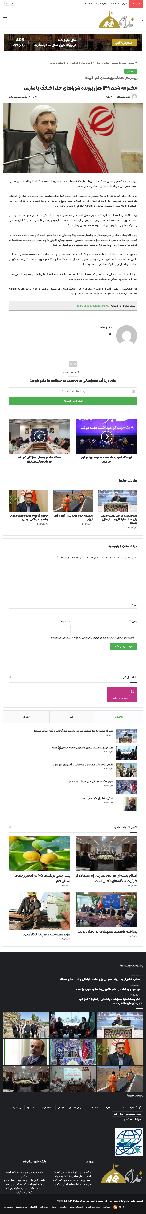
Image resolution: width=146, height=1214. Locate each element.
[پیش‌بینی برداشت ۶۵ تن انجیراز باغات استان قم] (39, 853)
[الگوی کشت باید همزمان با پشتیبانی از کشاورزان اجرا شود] (126, 770)
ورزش (53, 1207)
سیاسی (106, 1207)
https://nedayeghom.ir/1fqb (93, 305)
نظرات (26, 717)
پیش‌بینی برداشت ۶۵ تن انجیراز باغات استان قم (42, 878)
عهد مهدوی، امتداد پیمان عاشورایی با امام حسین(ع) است (82, 748)
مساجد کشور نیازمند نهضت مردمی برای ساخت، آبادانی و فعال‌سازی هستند (118, 519)
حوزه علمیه (21, 1207)
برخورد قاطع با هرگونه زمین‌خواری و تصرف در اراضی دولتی (29, 518)
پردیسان (17, 1107)
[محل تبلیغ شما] (73, 43)
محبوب (118, 717)
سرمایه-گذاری (76, 1107)
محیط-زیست (45, 1107)
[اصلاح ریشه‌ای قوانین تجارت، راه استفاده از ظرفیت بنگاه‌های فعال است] (106, 853)
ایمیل (133, 622)
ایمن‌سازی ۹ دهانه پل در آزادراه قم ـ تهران (73, 518)
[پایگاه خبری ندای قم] (116, 19)
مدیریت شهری (93, 1207)
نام (134, 605)
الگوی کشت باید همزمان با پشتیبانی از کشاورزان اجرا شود (83, 765)
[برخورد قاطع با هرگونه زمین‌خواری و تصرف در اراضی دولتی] (28, 501)
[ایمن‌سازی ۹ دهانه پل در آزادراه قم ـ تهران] (72, 501)
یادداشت (43, 1207)
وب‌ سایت (66, 622)
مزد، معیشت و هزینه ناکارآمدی (46, 934)
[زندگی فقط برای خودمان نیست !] (126, 804)
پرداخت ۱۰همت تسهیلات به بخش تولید (107, 932)
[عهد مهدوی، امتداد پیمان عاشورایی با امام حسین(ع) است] (126, 753)
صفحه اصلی (128, 63)
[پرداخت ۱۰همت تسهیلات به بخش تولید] (106, 909)
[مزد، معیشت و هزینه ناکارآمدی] (39, 911)
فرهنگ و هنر (76, 1207)
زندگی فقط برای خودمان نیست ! (110, 4)
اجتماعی (115, 63)
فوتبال (60, 1107)
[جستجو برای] (141, 20)
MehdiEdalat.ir (66, 1201)
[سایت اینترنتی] (110, 334)
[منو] (5, 20)
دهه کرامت (94, 1107)
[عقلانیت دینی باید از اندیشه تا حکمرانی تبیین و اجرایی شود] (73, 1079)
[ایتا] (115, 1207)
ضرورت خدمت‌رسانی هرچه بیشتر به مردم (91, 782)
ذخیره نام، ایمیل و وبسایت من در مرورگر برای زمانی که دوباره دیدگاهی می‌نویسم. (92, 638)
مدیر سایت (125, 97)
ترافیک (108, 1107)
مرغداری (30, 1107)
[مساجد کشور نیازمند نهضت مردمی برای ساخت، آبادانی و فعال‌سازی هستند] (117, 501)
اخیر (72, 717)
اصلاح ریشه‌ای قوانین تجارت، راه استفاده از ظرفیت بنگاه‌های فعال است (106, 878)
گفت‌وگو (8, 1207)
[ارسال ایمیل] (118, 97)
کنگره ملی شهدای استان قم (127, 1114)
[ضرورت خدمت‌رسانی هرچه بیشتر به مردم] (126, 787)
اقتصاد (33, 1207)
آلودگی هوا (135, 1107)
